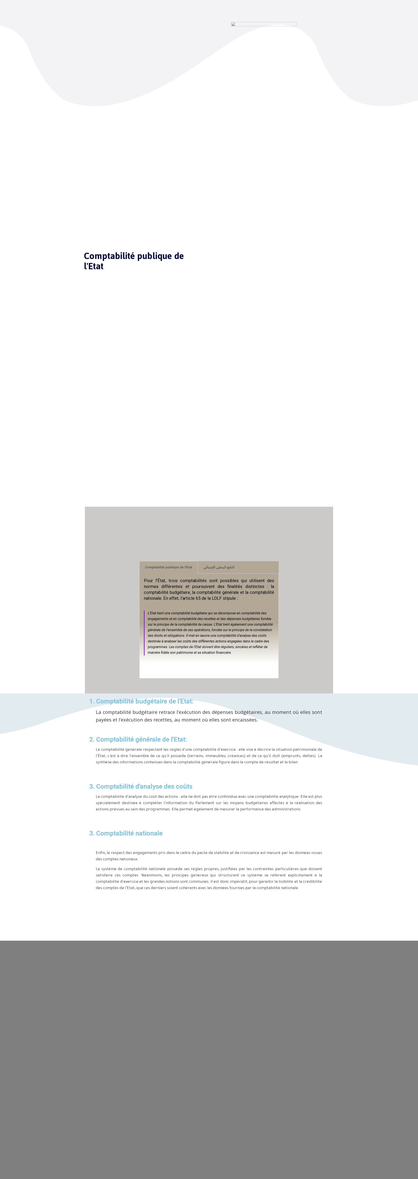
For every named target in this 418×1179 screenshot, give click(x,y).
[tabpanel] (209, 626)
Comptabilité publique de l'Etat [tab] (168, 567)
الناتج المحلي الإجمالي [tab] (219, 567)
